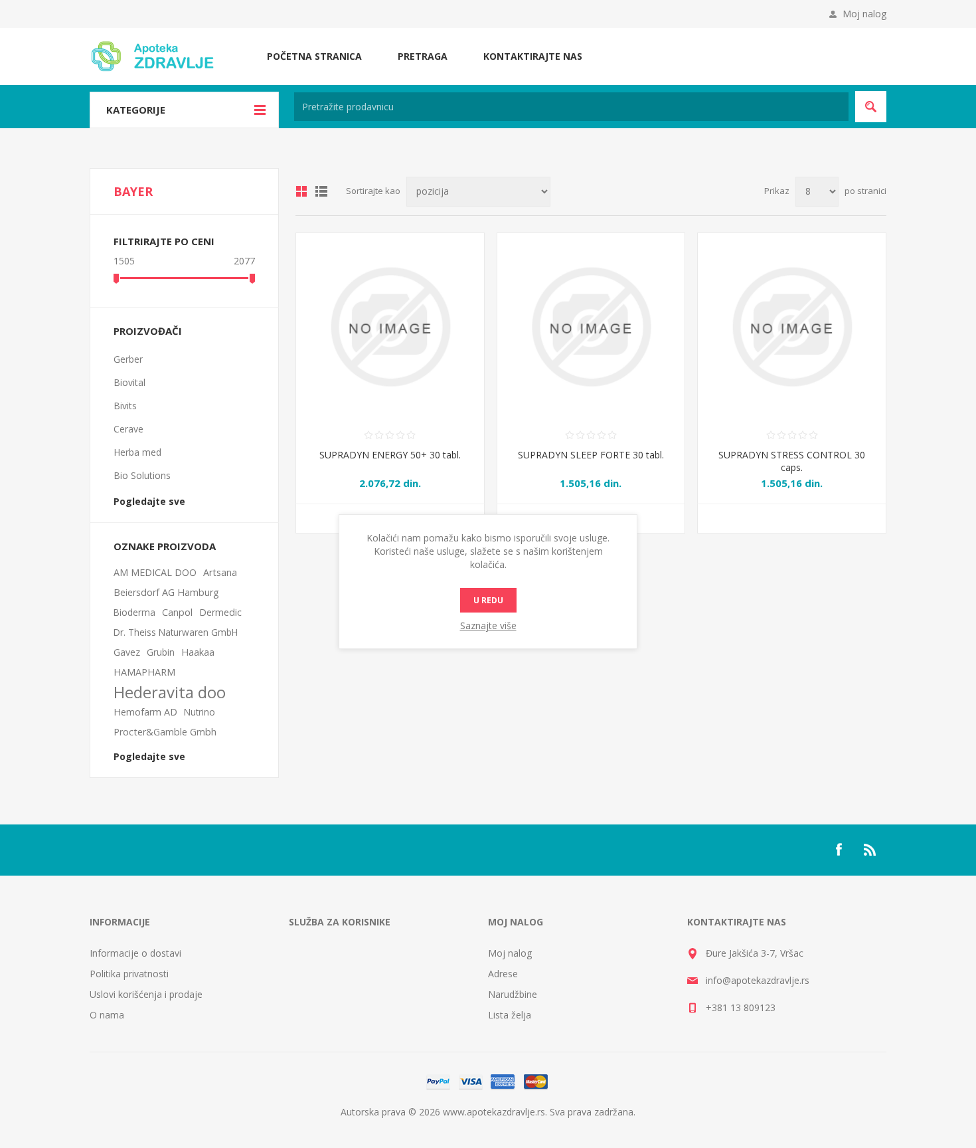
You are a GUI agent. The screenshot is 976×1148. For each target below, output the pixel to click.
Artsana (220, 572)
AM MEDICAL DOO (155, 572)
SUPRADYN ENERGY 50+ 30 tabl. (390, 454)
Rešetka (301, 191)
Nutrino (199, 712)
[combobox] (571, 106)
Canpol (177, 612)
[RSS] (870, 849)
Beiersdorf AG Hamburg (166, 592)
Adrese (503, 973)
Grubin (161, 652)
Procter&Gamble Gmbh (165, 731)
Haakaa (197, 652)
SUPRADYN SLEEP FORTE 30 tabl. (591, 454)
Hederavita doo (170, 692)
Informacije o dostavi (135, 953)
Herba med (137, 452)
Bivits (125, 405)
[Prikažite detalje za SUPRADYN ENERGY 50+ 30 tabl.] (390, 327)
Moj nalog (864, 13)
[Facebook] (838, 849)
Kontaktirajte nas (532, 56)
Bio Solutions (142, 475)
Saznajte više (488, 625)
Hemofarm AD (145, 712)
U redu (488, 600)
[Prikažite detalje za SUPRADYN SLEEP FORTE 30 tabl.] (591, 327)
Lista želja (509, 1014)
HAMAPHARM (144, 672)
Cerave (128, 429)
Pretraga (422, 56)
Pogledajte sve (149, 501)
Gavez (127, 652)
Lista (321, 191)
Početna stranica (314, 56)
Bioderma (134, 612)
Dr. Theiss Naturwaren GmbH (176, 632)
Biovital (129, 382)
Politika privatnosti (129, 973)
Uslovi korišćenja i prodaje (146, 994)
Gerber (128, 359)
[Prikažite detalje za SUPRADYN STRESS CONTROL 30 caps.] (792, 327)
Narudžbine (512, 994)
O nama (107, 1014)
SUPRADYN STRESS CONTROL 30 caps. (791, 461)
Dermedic (220, 612)
